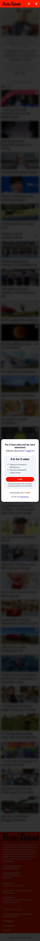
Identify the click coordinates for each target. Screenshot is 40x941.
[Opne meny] (36, 4)
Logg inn (20, 451)
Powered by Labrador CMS (20, 938)
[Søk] (29, 3)
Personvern (8, 878)
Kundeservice (9, 926)
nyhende (29, 82)
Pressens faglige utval (12, 866)
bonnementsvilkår (12, 873)
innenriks (17, 82)
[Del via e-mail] (23, 73)
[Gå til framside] (11, 4)
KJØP (20, 479)
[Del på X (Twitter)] (19, 73)
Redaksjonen (8, 921)
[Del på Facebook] (16, 73)
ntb (9, 82)
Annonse (7, 930)
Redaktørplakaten (10, 868)
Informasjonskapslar (12, 875)
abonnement (24, 497)
